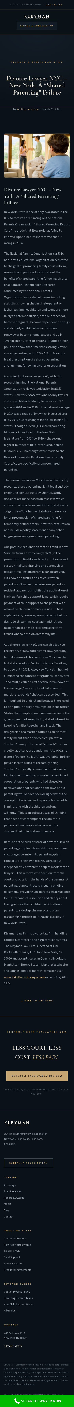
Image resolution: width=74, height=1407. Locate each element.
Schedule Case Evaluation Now (37, 1076)
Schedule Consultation (37, 25)
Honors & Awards (14, 1198)
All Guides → (11, 1311)
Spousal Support (14, 1264)
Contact (8, 1217)
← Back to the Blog (37, 1000)
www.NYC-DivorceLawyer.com (24, 977)
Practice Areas (12, 1191)
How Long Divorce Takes (18, 1298)
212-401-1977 (55, 4)
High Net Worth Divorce (17, 1245)
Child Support (12, 1257)
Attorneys (10, 1185)
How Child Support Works (19, 1304)
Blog (6, 1210)
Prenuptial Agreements (17, 1270)
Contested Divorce (15, 1239)
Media (7, 1204)
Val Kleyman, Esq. (28, 109)
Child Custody (12, 1251)
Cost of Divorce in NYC (17, 1292)
